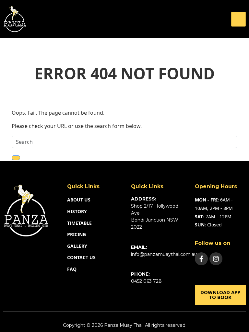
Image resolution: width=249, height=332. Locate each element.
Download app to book (220, 294)
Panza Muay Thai (123, 325)
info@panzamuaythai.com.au (164, 254)
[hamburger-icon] (238, 19)
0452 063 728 (146, 281)
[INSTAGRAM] (215, 258)
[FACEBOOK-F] (201, 258)
